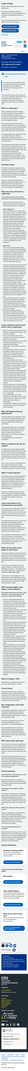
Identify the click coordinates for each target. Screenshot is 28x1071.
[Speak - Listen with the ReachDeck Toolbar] (24, 42)
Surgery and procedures (15, 62)
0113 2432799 (5, 990)
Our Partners (4, 1005)
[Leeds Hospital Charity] (11, 1016)
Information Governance (16, 1060)
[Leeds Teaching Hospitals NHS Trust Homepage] (6, 44)
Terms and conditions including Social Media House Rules (13, 1057)
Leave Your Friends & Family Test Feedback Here (12, 928)
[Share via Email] (10, 945)
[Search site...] (18, 46)
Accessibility (10, 1054)
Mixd (13, 1067)
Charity (19, 42)
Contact (3, 1007)
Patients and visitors (6, 1000)
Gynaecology (4, 62)
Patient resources (5, 1002)
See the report (7, 1044)
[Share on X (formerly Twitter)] (3, 945)
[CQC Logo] (7, 1031)
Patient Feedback (6, 1003)
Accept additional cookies (10, 26)
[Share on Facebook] (6, 945)
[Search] (25, 45)
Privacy (17, 1054)
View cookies (4, 34)
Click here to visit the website (12, 862)
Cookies (23, 1054)
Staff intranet (5, 1060)
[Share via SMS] (14, 945)
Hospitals (3, 998)
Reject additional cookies (9, 30)
